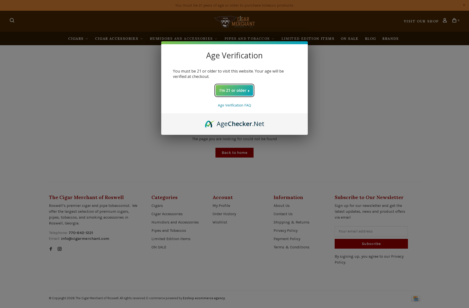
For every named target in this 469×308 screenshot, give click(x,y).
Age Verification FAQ (234, 105)
